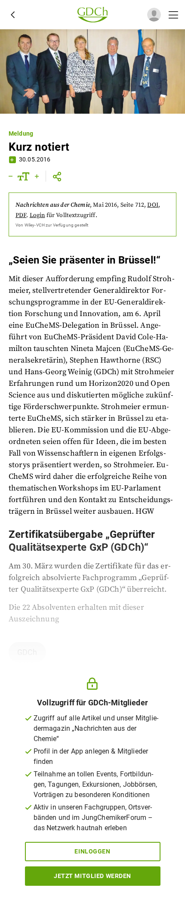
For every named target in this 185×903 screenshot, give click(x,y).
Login (37, 215)
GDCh (27, 652)
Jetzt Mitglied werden (92, 875)
